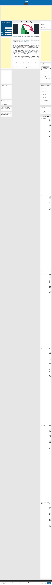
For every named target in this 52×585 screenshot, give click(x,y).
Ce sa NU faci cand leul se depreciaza (26, 22)
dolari (28, 51)
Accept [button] (49, 583)
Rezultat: (2, 34)
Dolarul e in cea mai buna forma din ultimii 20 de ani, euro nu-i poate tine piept (50, 516)
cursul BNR (27, 41)
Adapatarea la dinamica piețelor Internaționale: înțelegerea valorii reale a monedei (50, 439)
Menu (26, 3)
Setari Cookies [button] (43, 583)
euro (25, 51)
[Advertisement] (26, 13)
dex (44, 111)
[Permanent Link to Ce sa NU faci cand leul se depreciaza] (26, 29)
